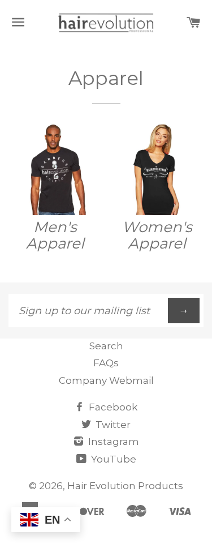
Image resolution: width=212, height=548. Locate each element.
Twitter (112, 424)
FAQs (106, 363)
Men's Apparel (55, 235)
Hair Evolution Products (125, 485)
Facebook (111, 407)
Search (106, 346)
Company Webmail (106, 380)
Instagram (112, 441)
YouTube (112, 459)
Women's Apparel (157, 235)
